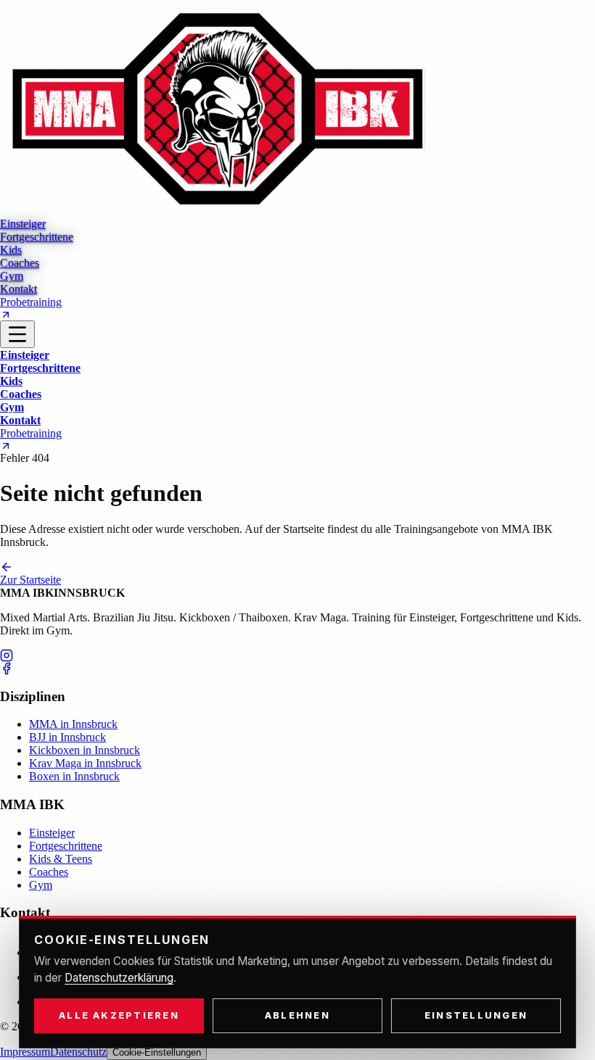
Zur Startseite (30, 580)
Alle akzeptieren (119, 1015)
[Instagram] (297, 655)
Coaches (20, 394)
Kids (11, 381)
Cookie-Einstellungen (156, 1052)
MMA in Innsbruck (73, 724)
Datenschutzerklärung (119, 978)
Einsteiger (24, 355)
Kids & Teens (60, 859)
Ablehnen (297, 1015)
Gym (12, 407)
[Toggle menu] (17, 334)
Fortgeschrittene (40, 368)
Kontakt (20, 420)
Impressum (25, 1051)
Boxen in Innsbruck (74, 776)
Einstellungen (476, 1015)
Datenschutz (78, 1051)
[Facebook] (297, 668)
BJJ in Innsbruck (67, 737)
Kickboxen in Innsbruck (84, 750)
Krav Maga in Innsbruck (85, 763)
